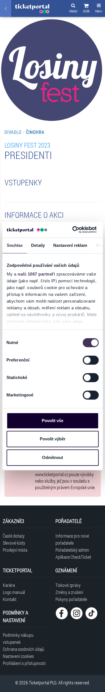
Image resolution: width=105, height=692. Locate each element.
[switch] (91, 360)
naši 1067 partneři (36, 274)
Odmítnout (52, 457)
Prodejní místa (15, 550)
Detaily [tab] (38, 245)
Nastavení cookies (18, 656)
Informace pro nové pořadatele (72, 539)
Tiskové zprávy (68, 585)
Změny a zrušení (69, 592)
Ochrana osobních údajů (23, 649)
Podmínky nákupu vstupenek (18, 638)
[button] (86, 9)
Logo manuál (14, 592)
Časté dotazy (14, 536)
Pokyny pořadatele (71, 599)
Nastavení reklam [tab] (70, 245)
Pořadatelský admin (72, 550)
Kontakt (10, 599)
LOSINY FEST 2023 (27, 145)
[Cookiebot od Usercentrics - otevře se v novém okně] (73, 229)
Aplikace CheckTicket (73, 557)
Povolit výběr (53, 438)
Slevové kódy (14, 543)
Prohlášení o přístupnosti (24, 663)
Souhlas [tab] (14, 245)
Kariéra (9, 585)
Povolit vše (52, 420)
